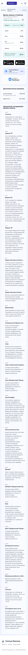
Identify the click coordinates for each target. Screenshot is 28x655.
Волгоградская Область (11, 10)
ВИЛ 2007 (11, 3)
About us (4, 644)
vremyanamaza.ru (10, 649)
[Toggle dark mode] (22, 3)
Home (4, 10)
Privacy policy (16, 644)
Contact (10, 644)
